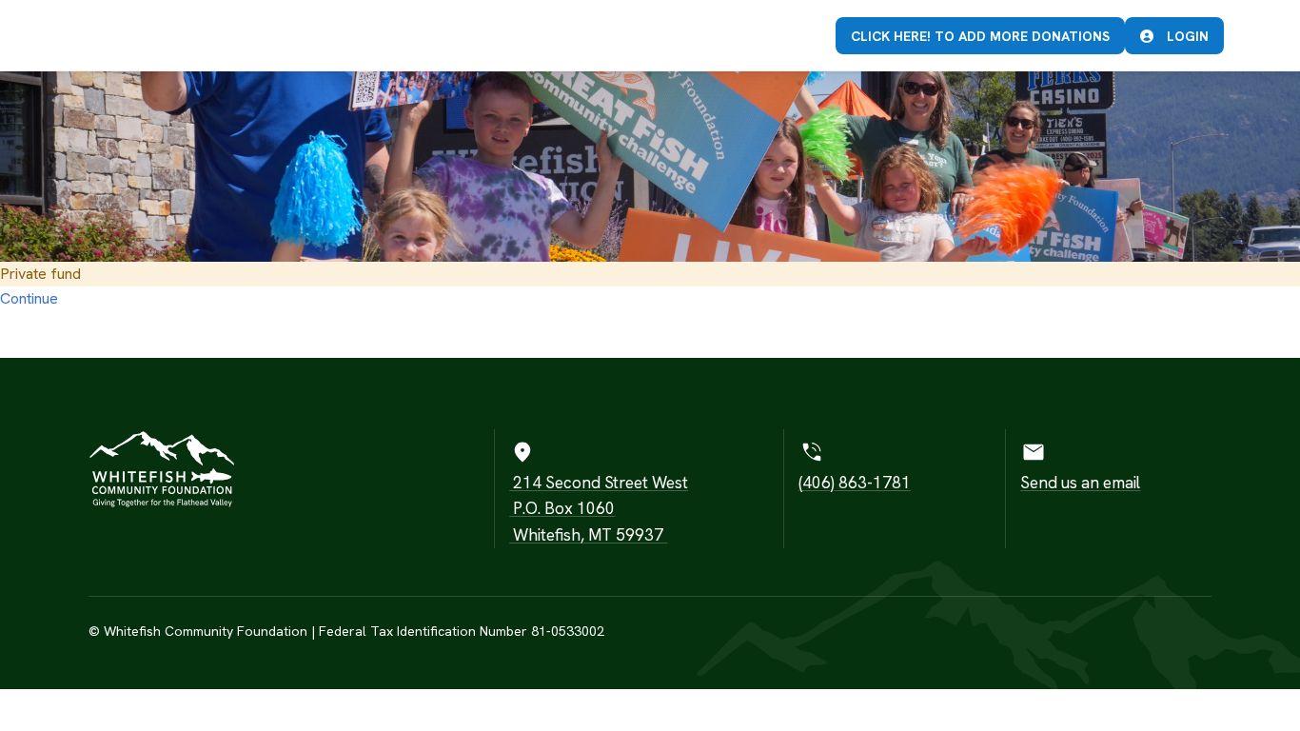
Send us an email (1080, 482)
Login (1186, 36)
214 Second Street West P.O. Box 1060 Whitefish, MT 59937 (598, 508)
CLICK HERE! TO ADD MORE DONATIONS (980, 36)
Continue (29, 298)
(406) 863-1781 (854, 482)
